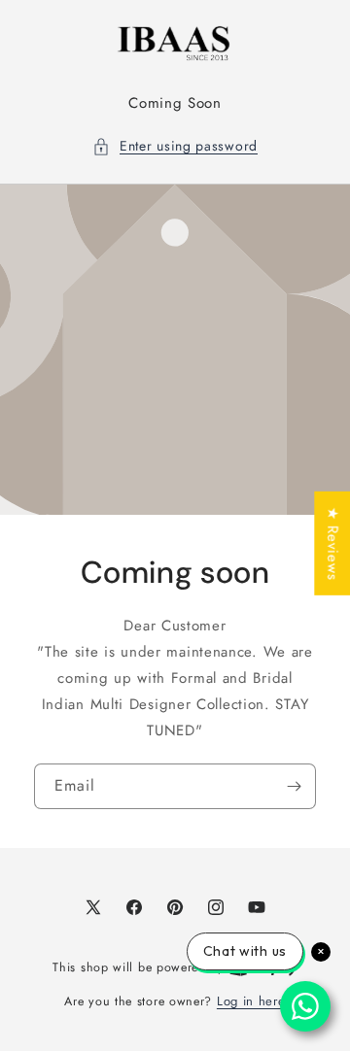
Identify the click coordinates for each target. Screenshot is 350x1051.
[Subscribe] (293, 785)
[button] (175, 146)
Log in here (251, 1001)
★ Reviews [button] (332, 543)
